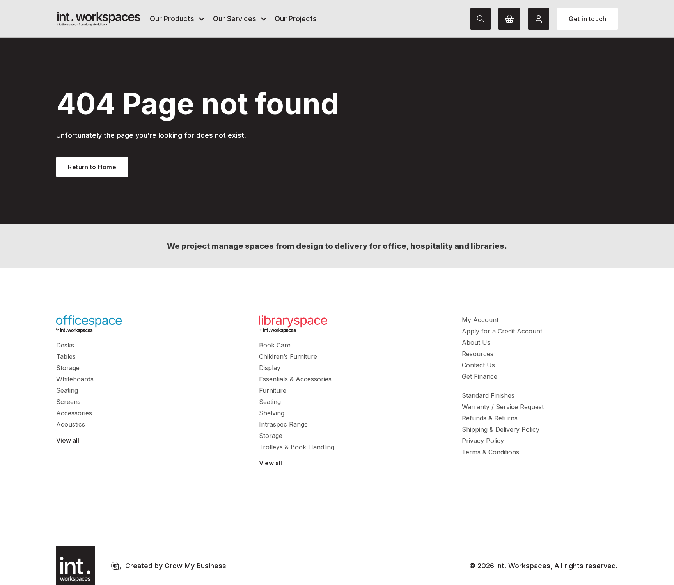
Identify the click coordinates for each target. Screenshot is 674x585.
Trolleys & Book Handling (296, 447)
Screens (68, 402)
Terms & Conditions (490, 452)
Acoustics (70, 424)
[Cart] (509, 19)
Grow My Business (195, 566)
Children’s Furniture (288, 356)
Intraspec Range (283, 424)
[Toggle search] (480, 19)
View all (67, 440)
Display (269, 368)
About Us (476, 342)
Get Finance (479, 376)
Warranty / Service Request (503, 407)
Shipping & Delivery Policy (500, 429)
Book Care (275, 345)
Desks (65, 345)
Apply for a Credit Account (502, 331)
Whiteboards (75, 379)
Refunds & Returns (490, 418)
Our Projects (296, 18)
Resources (477, 354)
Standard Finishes (488, 395)
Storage (68, 368)
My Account (480, 320)
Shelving (271, 413)
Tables (66, 356)
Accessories (74, 413)
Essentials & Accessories (295, 379)
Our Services (234, 18)
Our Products (172, 18)
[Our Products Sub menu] (201, 18)
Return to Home (92, 167)
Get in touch (587, 19)
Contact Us (478, 365)
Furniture (272, 390)
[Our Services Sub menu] (263, 18)
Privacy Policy (483, 441)
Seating (67, 390)
